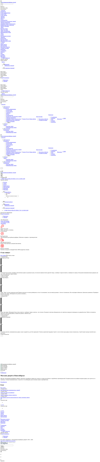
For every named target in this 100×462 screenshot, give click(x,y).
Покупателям (4, 416)
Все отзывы (3, 255)
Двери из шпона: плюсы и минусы (9, 395)
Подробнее (3, 223)
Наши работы (4, 415)
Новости (3, 426)
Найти (2, 446)
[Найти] (2, 5)
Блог (2, 427)
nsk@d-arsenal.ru (5, 77)
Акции (2, 413)
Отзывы (2, 429)
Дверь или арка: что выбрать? (7, 392)
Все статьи (3, 387)
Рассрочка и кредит (5, 419)
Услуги (2, 414)
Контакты (3, 430)
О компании (3, 425)
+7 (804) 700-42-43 (5, 58)
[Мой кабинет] (1, 170)
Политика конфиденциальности (8, 440)
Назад (8, 193)
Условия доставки (5, 420)
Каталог (2, 411)
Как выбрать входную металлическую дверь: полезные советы (15, 397)
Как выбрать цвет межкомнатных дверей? (10, 390)
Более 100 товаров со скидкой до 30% (5, 222)
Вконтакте (5, 80)
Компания (3, 422)
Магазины (3, 421)
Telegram (5, 81)
